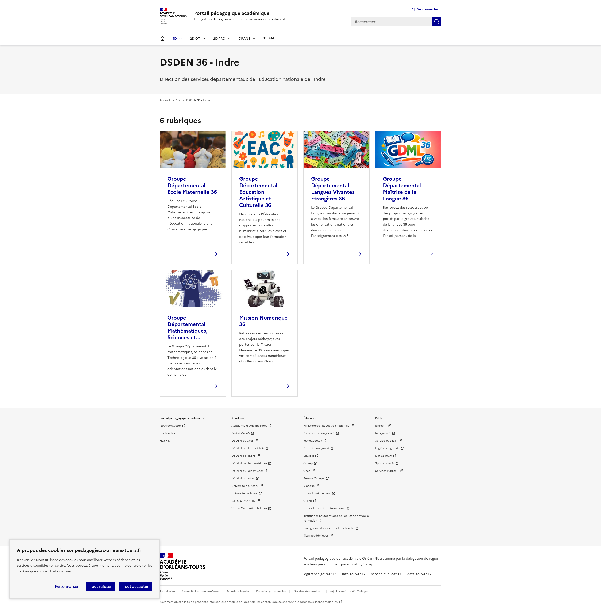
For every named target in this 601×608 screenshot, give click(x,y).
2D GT (195, 38)
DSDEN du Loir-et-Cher (247, 471)
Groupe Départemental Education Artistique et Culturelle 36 (258, 192)
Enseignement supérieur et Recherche (328, 528)
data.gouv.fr (417, 574)
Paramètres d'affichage (352, 591)
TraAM (268, 38)
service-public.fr (384, 574)
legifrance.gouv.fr (317, 574)
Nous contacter (170, 426)
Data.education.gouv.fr (319, 433)
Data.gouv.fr (383, 456)
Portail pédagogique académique (232, 13)
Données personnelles (271, 591)
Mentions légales (238, 591)
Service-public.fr (386, 441)
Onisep (308, 463)
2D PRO (219, 38)
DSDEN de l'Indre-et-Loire (249, 463)
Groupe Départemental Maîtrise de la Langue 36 (402, 189)
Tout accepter (135, 586)
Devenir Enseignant (316, 448)
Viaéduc (309, 486)
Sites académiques (315, 536)
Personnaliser (66, 586)
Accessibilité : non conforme (201, 591)
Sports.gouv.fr (384, 463)
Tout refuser (101, 586)
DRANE (244, 38)
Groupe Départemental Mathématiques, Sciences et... (187, 327)
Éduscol (308, 456)
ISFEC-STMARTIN (243, 501)
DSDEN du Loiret (243, 478)
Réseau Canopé (313, 478)
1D (175, 38)
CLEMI (307, 501)
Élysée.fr (381, 426)
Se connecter (428, 9)
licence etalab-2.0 (326, 602)
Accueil (165, 100)
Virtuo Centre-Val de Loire (249, 508)
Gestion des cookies (307, 591)
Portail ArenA (240, 433)
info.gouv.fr (351, 574)
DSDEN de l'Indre (243, 456)
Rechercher (436, 21)
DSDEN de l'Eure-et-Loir (247, 448)
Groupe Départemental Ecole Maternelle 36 (192, 185)
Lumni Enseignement (317, 493)
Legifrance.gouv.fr (387, 448)
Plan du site (167, 591)
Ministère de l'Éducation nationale (326, 426)
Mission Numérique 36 (263, 321)
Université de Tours (244, 493)
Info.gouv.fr (383, 433)
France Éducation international (324, 508)
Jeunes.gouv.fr (312, 441)
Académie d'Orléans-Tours (249, 426)
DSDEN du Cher (242, 441)
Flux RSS (165, 441)
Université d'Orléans (244, 486)
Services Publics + (387, 471)
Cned (307, 471)
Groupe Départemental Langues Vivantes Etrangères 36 (332, 189)
